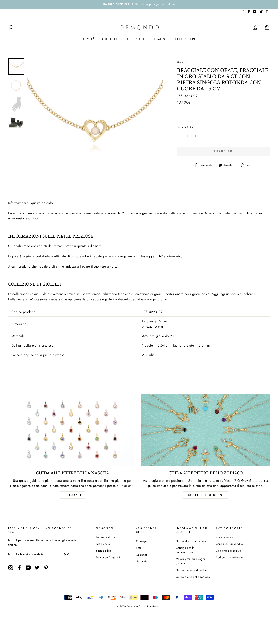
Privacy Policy (224, 537)
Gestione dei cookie (228, 551)
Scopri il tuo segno (205, 495)
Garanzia (142, 561)
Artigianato (103, 544)
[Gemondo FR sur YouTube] (28, 567)
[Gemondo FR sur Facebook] (19, 567)
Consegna (142, 541)
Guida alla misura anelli (191, 541)
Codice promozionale (229, 557)
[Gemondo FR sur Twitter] (37, 567)
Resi (138, 548)
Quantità (185, 127)
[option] (139, 4)
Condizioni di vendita (229, 544)
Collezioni (135, 39)
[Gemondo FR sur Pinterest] (46, 567)
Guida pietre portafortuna (192, 570)
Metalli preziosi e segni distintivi (190, 561)
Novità (88, 39)
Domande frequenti (108, 557)
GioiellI (109, 39)
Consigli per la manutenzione (185, 550)
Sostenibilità (103, 551)
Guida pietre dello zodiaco (193, 577)
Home (181, 62)
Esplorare (72, 495)
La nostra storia (105, 537)
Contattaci (142, 555)
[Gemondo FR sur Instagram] (10, 567)
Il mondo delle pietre (174, 39)
